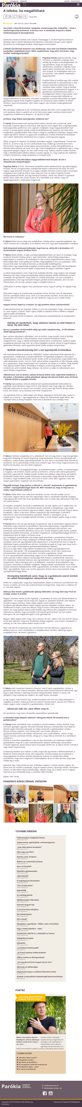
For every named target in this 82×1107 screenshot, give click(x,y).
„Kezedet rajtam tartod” (27, 1058)
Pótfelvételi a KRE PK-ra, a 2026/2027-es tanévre (36, 933)
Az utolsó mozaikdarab (27, 1069)
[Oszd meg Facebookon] (5, 17)
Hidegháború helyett (25, 938)
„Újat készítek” (23, 876)
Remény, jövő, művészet (26, 857)
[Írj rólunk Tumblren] (25, 17)
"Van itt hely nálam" (25, 885)
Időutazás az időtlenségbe (27, 967)
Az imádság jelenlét (24, 895)
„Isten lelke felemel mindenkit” (29, 847)
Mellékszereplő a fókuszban (28, 900)
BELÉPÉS (67, 1)
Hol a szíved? (22, 919)
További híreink (26, 831)
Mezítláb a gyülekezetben (27, 871)
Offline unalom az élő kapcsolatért (31, 957)
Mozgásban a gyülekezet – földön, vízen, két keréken (38, 924)
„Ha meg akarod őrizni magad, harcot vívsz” (34, 962)
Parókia (11, 5)
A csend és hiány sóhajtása (27, 909)
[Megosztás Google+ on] (10, 17)
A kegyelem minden (26, 1060)
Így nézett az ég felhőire (27, 1062)
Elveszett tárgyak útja (25, 905)
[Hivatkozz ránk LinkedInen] (20, 17)
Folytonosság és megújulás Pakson (31, 838)
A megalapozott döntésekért (28, 881)
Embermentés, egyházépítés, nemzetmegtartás (36, 842)
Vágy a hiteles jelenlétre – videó (29, 929)
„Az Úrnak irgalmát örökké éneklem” (31, 953)
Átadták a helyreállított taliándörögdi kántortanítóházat (40, 976)
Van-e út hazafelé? (24, 866)
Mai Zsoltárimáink (24, 914)
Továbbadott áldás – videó (28, 1067)
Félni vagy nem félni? (25, 852)
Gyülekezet (9, 23)
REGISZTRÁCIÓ (75, 1)
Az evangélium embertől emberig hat (32, 1064)
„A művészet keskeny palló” (28, 948)
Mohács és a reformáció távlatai (29, 862)
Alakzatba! (21, 943)
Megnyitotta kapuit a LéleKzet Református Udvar (36, 972)
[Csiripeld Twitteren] (15, 17)
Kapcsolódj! (21, 890)
